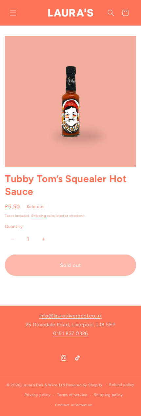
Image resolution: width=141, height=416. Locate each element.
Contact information (73, 405)
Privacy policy (38, 395)
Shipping (38, 216)
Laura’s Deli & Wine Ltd (43, 385)
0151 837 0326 (70, 333)
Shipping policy (108, 395)
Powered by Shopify (84, 385)
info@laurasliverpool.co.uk (70, 316)
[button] (13, 13)
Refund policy (121, 385)
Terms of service (72, 395)
